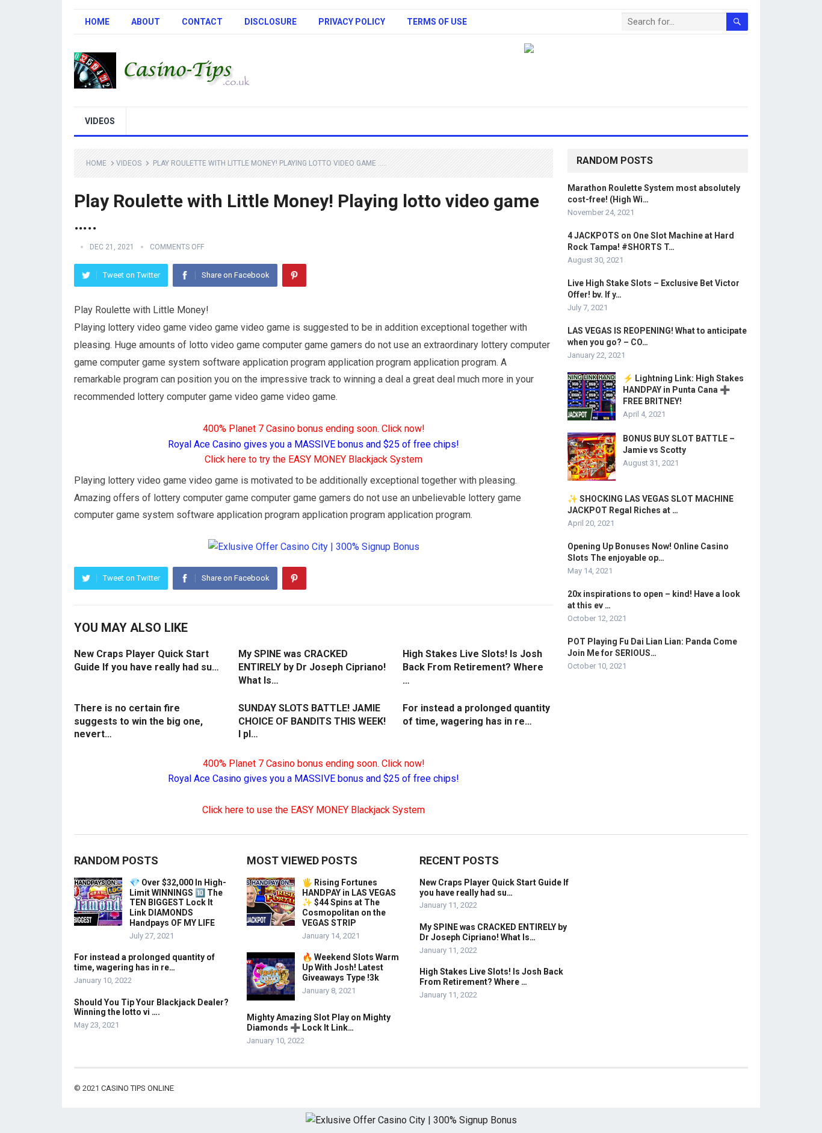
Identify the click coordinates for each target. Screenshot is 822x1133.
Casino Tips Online (137, 1088)
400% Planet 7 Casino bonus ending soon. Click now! (314, 428)
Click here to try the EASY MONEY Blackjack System (313, 459)
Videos (100, 121)
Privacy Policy (351, 22)
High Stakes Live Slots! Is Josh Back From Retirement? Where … (473, 666)
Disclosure (270, 22)
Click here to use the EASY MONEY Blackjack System (313, 810)
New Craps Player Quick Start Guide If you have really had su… (494, 887)
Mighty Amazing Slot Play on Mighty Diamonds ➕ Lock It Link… (319, 1022)
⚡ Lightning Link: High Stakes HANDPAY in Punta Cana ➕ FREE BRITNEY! (683, 389)
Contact (202, 22)
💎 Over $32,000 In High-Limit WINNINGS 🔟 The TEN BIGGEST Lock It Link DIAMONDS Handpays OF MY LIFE (177, 903)
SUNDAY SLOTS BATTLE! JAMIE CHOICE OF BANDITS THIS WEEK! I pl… (312, 721)
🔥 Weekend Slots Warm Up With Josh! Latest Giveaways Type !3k (350, 967)
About (145, 22)
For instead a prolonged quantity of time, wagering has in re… (144, 962)
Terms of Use (437, 22)
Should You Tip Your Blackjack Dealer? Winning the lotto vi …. (151, 1007)
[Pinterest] (294, 275)
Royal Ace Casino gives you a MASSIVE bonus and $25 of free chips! (313, 444)
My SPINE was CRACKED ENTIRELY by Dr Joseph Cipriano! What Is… (312, 666)
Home (97, 22)
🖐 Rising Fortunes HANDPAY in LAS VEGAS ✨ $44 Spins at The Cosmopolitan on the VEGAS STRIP (349, 903)
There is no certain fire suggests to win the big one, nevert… (138, 721)
